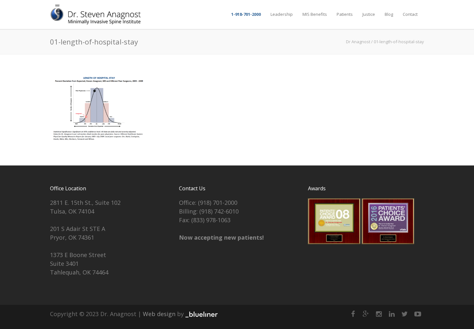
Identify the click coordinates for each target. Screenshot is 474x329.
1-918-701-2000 (246, 14)
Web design (159, 314)
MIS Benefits (314, 14)
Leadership (282, 14)
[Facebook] (353, 313)
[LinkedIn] (391, 313)
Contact (410, 14)
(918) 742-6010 (219, 211)
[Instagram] (378, 313)
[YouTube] (417, 313)
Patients (345, 14)
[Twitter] (404, 313)
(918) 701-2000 (217, 202)
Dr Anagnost (358, 42)
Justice (368, 14)
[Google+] (366, 313)
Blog (389, 14)
